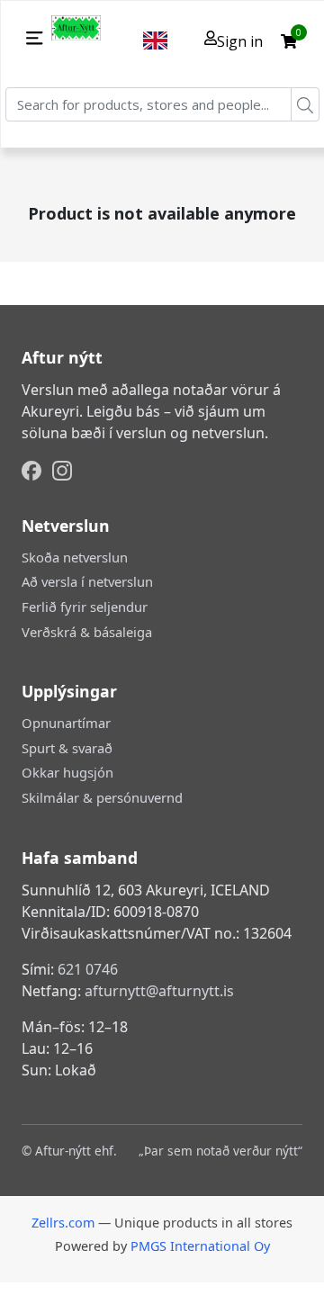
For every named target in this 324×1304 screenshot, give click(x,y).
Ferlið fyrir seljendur (85, 607)
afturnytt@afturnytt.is (159, 991)
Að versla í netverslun (87, 581)
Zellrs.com (63, 1222)
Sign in (240, 41)
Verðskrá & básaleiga (87, 632)
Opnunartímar (66, 723)
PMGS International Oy (200, 1246)
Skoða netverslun (75, 557)
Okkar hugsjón (67, 772)
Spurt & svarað (67, 748)
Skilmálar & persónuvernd (102, 797)
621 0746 (88, 969)
